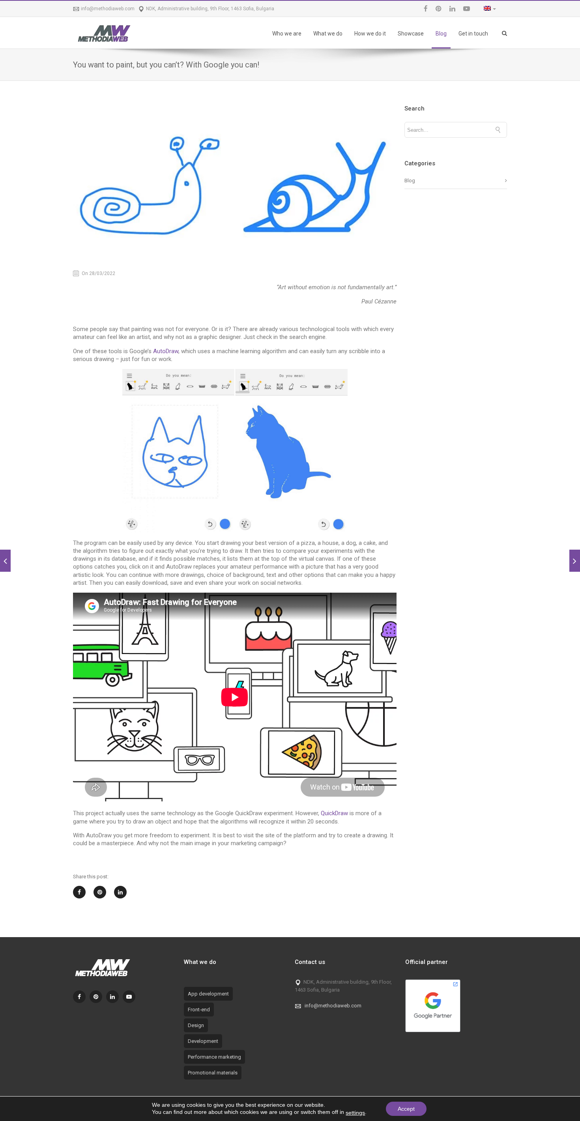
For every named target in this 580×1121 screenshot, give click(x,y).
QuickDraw (334, 813)
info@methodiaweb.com (108, 8)
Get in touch (473, 33)
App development (208, 994)
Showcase (411, 33)
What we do (327, 33)
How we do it (370, 33)
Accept (406, 1109)
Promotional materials (213, 1073)
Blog (441, 33)
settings (355, 1113)
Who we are (286, 33)
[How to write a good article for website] (574, 561)
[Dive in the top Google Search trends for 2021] (5, 561)
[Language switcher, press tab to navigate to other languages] (488, 9)
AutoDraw (165, 351)
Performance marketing (214, 1057)
